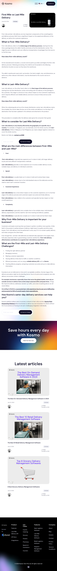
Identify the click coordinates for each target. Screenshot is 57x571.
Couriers (25, 551)
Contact (51, 538)
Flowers (25, 538)
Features (13, 528)
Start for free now (28, 340)
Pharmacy (26, 542)
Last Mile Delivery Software (36, 536)
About (50, 528)
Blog (50, 531)
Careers (51, 535)
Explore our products (28, 504)
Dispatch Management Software (38, 549)
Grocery (25, 535)
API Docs (14, 537)
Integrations (14, 540)
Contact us (51, 3)
